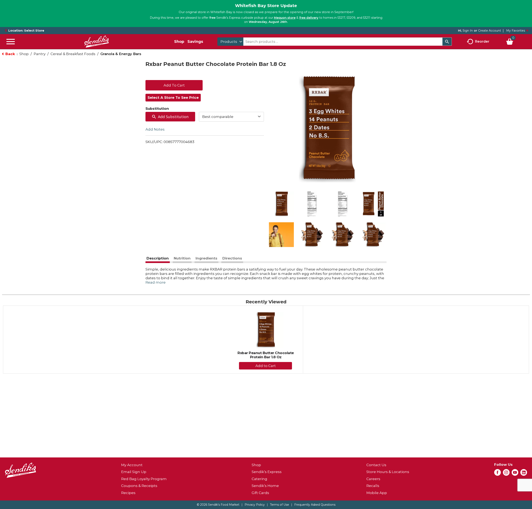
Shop (179, 41)
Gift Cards (260, 493)
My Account (132, 465)
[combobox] (230, 41)
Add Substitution (173, 116)
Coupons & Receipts (139, 486)
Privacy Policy (255, 505)
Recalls (372, 486)
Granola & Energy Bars (120, 54)
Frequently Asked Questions (314, 505)
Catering (259, 479)
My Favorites (515, 30)
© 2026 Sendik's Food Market (218, 505)
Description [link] (158, 258)
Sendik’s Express (267, 472)
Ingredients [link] (206, 258)
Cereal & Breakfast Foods (72, 54)
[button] (281, 204)
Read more (155, 282)
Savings (195, 41)
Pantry (40, 54)
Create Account (489, 30)
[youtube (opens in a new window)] (515, 474)
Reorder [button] (482, 41)
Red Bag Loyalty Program (144, 479)
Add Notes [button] (155, 129)
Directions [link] (232, 258)
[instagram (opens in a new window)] (506, 474)
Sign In (468, 30)
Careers (373, 479)
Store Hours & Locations (387, 472)
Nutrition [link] (182, 258)
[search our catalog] (447, 42)
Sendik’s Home (265, 486)
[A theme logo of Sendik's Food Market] (96, 41)
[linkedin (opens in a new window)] (523, 474)
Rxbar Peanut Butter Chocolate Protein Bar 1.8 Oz (266, 355)
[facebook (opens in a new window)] (497, 474)
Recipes (128, 493)
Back (9, 54)
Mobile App (376, 493)
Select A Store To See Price (173, 97)
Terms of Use (279, 505)
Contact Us (376, 465)
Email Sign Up (133, 472)
